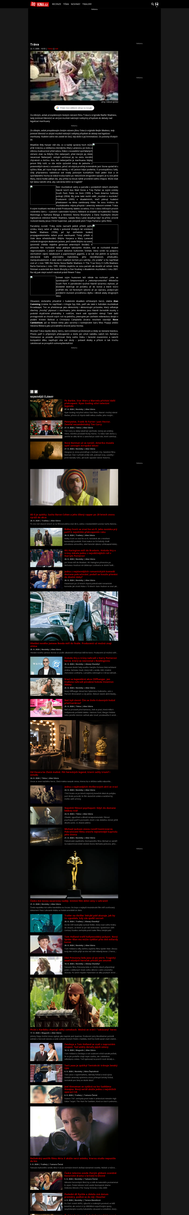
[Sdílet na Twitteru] (36, 391)
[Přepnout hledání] (153, 4)
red (56, 48)
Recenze (56, 4)
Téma (66, 4)
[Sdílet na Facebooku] (32, 391)
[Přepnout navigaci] (157, 4)
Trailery (87, 4)
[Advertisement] (74, 367)
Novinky (75, 4)
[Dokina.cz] (39, 4)
